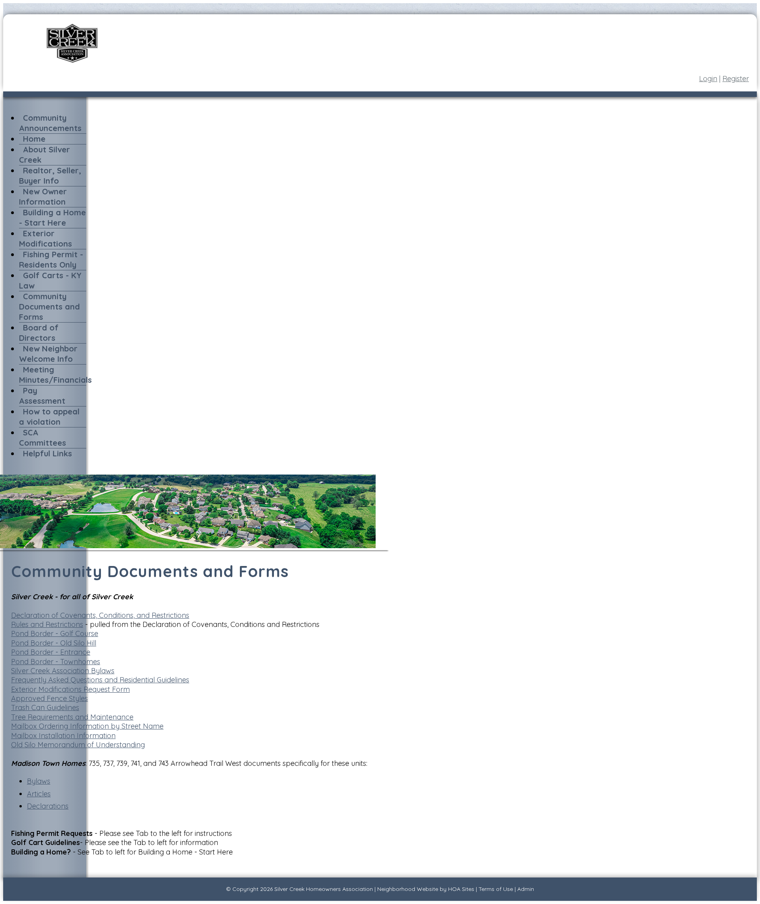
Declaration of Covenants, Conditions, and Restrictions (100, 615)
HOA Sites (461, 889)
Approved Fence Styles (49, 698)
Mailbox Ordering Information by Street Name (87, 726)
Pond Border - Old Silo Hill (53, 643)
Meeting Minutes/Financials (55, 375)
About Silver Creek (44, 154)
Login (708, 78)
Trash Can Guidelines (45, 707)
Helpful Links (47, 453)
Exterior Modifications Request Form (70, 689)
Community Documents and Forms (49, 306)
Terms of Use (496, 889)
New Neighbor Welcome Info (48, 354)
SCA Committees (42, 437)
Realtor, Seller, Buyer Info (50, 175)
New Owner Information (43, 196)
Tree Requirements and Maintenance (72, 717)
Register (735, 78)
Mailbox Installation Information (63, 735)
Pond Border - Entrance (50, 652)
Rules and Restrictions (47, 624)
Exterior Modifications (45, 238)
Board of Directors (39, 333)
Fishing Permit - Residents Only (51, 259)
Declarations (47, 806)
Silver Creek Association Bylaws (62, 670)
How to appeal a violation (49, 416)
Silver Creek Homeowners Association (323, 889)
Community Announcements (50, 123)
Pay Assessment (42, 396)
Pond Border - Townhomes (55, 661)
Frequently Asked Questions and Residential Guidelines (100, 679)
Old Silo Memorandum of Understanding (78, 744)
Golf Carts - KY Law (50, 280)
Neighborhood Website (407, 889)
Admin (525, 889)
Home (34, 139)
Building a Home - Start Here (52, 217)
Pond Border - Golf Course (54, 633)
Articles (39, 793)
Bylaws (38, 781)
